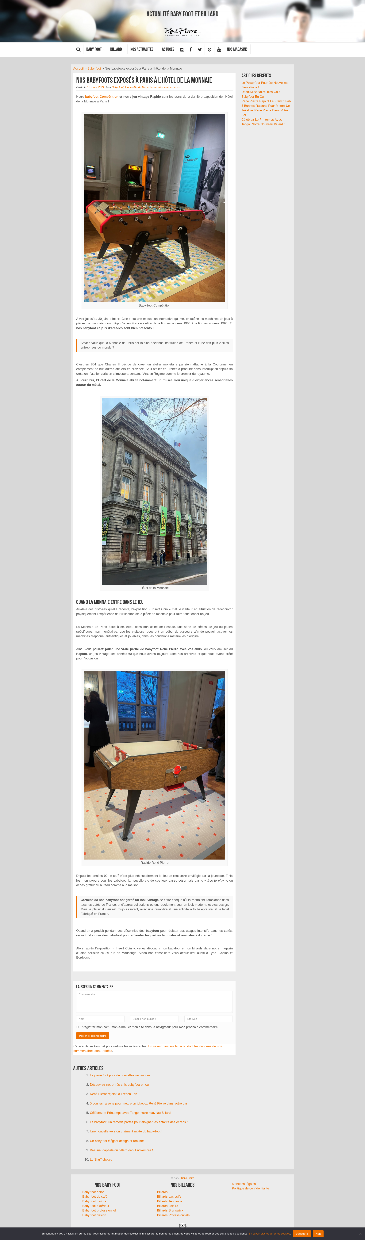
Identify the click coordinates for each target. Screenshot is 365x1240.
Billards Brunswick (170, 1210)
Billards (162, 1192)
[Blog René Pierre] (182, 32)
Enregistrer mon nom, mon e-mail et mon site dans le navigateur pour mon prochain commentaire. (149, 1027)
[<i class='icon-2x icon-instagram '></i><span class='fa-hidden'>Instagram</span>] (182, 49)
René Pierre (187, 1178)
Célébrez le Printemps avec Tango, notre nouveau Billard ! (131, 1113)
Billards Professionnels (173, 1215)
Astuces (168, 49)
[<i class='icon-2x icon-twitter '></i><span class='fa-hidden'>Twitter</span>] (200, 49)
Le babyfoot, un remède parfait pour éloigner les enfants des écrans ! (139, 1122)
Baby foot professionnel (99, 1210)
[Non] (360, 1234)
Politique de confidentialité (250, 1188)
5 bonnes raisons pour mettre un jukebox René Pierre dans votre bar (138, 1103)
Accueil (78, 68)
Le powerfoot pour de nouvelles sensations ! (121, 1075)
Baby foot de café (94, 1196)
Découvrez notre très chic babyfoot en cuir (120, 1084)
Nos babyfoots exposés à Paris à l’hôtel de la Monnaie (144, 80)
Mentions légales (244, 1184)
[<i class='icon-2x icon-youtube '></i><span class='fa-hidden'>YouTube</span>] (219, 49)
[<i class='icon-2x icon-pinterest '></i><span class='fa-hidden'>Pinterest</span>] (209, 49)
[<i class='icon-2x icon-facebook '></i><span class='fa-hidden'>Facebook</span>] (191, 49)
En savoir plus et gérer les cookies (269, 1233)
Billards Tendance (169, 1201)
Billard (116, 49)
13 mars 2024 (95, 87)
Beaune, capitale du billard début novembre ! (121, 1150)
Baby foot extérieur (95, 1206)
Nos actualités (142, 49)
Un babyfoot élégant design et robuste (117, 1141)
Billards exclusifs (169, 1196)
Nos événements (169, 87)
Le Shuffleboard (101, 1159)
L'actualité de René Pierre (141, 87)
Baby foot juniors (94, 1201)
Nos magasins (237, 49)
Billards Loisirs (167, 1206)
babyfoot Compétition (101, 96)
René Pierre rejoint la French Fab (113, 1094)
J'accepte (302, 1233)
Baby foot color (93, 1192)
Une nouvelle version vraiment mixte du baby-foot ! (126, 1131)
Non (318, 1233)
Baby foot (94, 49)
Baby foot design (94, 1215)
